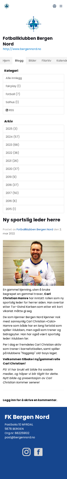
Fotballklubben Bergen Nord (35, 229)
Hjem (6, 61)
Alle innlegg (14, 78)
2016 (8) (11, 201)
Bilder (32, 61)
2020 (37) (12, 169)
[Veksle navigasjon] (61, 6)
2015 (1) (11, 209)
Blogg (19, 61)
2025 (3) (12, 129)
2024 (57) (13, 137)
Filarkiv (46, 61)
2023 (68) (12, 145)
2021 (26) (12, 161)
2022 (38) (12, 153)
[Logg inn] (54, 6)
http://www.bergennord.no (22, 49)
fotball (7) (13, 94)
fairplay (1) (13, 86)
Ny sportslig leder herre (31, 219)
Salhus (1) (12, 102)
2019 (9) (11, 177)
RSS (11, 110)
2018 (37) (12, 185)
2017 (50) (12, 193)
